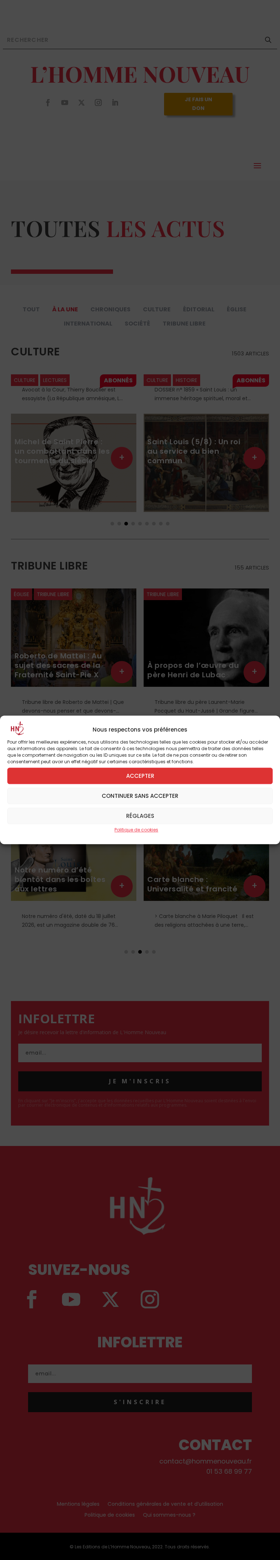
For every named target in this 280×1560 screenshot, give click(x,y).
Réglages (140, 816)
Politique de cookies (136, 830)
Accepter (140, 776)
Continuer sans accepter (140, 796)
